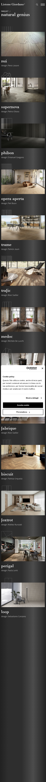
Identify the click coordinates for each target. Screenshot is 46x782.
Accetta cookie (23, 405)
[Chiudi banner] (42, 368)
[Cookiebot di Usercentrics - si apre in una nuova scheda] (27, 368)
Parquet (4, 11)
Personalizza (21, 412)
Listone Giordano (13, 4)
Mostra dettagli (32, 398)
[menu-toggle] (42, 4)
